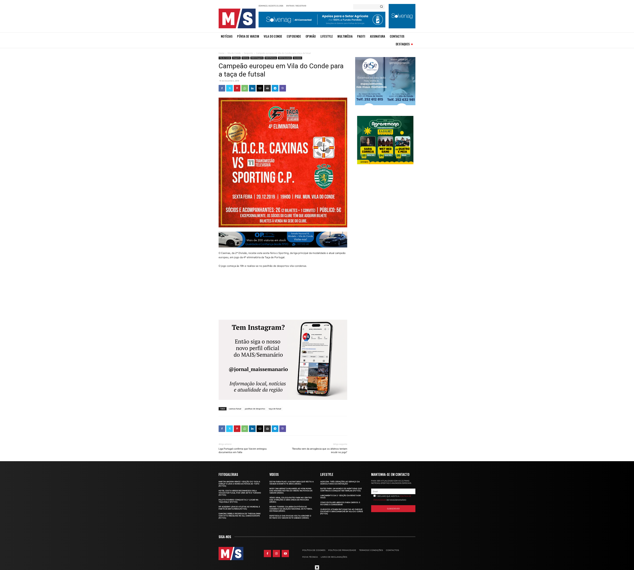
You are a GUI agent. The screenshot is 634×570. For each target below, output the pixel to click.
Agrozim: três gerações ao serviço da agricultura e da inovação (340, 483)
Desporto (248, 53)
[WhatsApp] (244, 88)
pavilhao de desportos (255, 408)
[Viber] (282, 88)
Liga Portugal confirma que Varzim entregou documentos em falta (243, 450)
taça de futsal (275, 408)
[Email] (260, 88)
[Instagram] (276, 553)
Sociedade (297, 58)
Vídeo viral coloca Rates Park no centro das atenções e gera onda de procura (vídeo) (290, 500)
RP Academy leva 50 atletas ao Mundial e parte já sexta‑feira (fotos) (239, 508)
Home (221, 53)
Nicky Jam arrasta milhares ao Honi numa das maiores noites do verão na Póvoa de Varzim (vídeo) (290, 491)
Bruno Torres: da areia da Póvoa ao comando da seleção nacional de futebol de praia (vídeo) (290, 509)
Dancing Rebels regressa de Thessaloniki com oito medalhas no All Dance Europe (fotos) (240, 516)
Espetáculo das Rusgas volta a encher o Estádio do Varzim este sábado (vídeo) (290, 517)
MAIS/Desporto (257, 58)
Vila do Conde (234, 53)
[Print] (267, 88)
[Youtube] (285, 553)
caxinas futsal (235, 408)
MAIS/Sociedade (285, 58)
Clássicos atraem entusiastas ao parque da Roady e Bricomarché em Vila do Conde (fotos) (341, 511)
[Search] (381, 6)
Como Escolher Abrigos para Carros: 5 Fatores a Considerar (340, 503)
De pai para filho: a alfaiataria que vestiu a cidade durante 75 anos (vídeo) (291, 483)
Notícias (245, 58)
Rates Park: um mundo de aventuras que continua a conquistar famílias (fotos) (341, 490)
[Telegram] (275, 88)
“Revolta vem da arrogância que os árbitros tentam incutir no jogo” (319, 450)
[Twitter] (229, 88)
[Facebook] (222, 88)
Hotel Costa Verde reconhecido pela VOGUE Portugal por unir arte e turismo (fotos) (240, 493)
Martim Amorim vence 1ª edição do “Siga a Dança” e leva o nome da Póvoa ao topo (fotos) (239, 484)
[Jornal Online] (237, 18)
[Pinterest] (237, 88)
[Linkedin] (252, 88)
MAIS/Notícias (270, 58)
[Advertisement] (276, 296)
